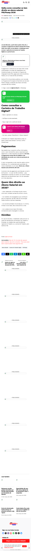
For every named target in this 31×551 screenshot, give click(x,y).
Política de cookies (8, 547)
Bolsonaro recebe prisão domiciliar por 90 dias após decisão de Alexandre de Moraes (7, 491)
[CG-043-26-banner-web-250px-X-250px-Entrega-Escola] (15, 306)
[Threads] (19, 533)
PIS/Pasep (25, 247)
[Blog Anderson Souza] (13, 523)
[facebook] (3, 533)
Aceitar (24, 546)
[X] (6, 533)
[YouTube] (11, 533)
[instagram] (8, 533)
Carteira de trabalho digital (15, 247)
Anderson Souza (8, 15)
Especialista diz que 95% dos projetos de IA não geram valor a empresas (22, 491)
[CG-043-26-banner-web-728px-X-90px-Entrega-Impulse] (15, 40)
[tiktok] (16, 533)
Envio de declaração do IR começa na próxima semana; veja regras (7, 510)
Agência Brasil (8, 236)
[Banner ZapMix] (15, 331)
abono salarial (5, 247)
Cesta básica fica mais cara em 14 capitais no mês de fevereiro (22, 510)
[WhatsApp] (13, 533)
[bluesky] (21, 533)
